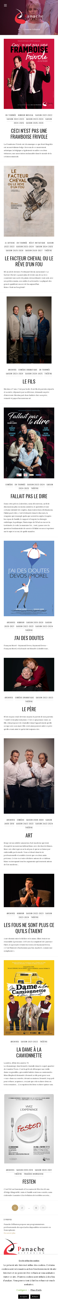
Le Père (29, 709)
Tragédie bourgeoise (34, 1174)
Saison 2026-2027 (34, 250)
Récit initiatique (37, 243)
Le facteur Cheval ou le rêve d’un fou (29, 261)
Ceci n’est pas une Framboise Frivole (29, 133)
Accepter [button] (23, 1297)
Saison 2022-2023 (15, 119)
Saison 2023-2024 (35, 119)
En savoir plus (9, 1233)
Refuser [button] (35, 1297)
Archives (12, 369)
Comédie (9, 484)
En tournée (11, 115)
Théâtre (48, 250)
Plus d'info (36, 1290)
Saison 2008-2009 (35, 820)
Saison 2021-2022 (43, 115)
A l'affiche (10, 243)
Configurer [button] (21, 1290)
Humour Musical (26, 115)
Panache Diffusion (32, 29)
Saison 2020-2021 (43, 1170)
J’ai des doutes (29, 637)
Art (29, 835)
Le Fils (29, 381)
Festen (29, 1181)
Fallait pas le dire (29, 496)
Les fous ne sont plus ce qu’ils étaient (29, 927)
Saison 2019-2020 (34, 622)
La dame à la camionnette (29, 1052)
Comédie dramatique (27, 369)
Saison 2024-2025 (44, 246)
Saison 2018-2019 (24, 1170)
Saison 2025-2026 (34, 123)
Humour (21, 622)
